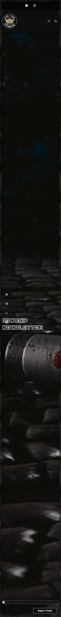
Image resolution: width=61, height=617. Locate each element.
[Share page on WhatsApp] (6, 313)
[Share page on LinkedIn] (6, 303)
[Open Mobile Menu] (49, 21)
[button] (26, 6)
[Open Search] (55, 21)
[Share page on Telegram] (6, 322)
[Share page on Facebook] (6, 294)
